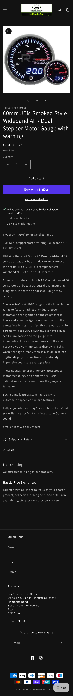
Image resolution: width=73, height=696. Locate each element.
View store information (21, 223)
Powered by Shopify (48, 689)
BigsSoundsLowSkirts (31, 689)
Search (12, 547)
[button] (5, 9)
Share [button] (11, 449)
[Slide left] (28, 100)
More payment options (36, 198)
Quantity (8, 156)
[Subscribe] (60, 643)
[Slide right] (45, 100)
